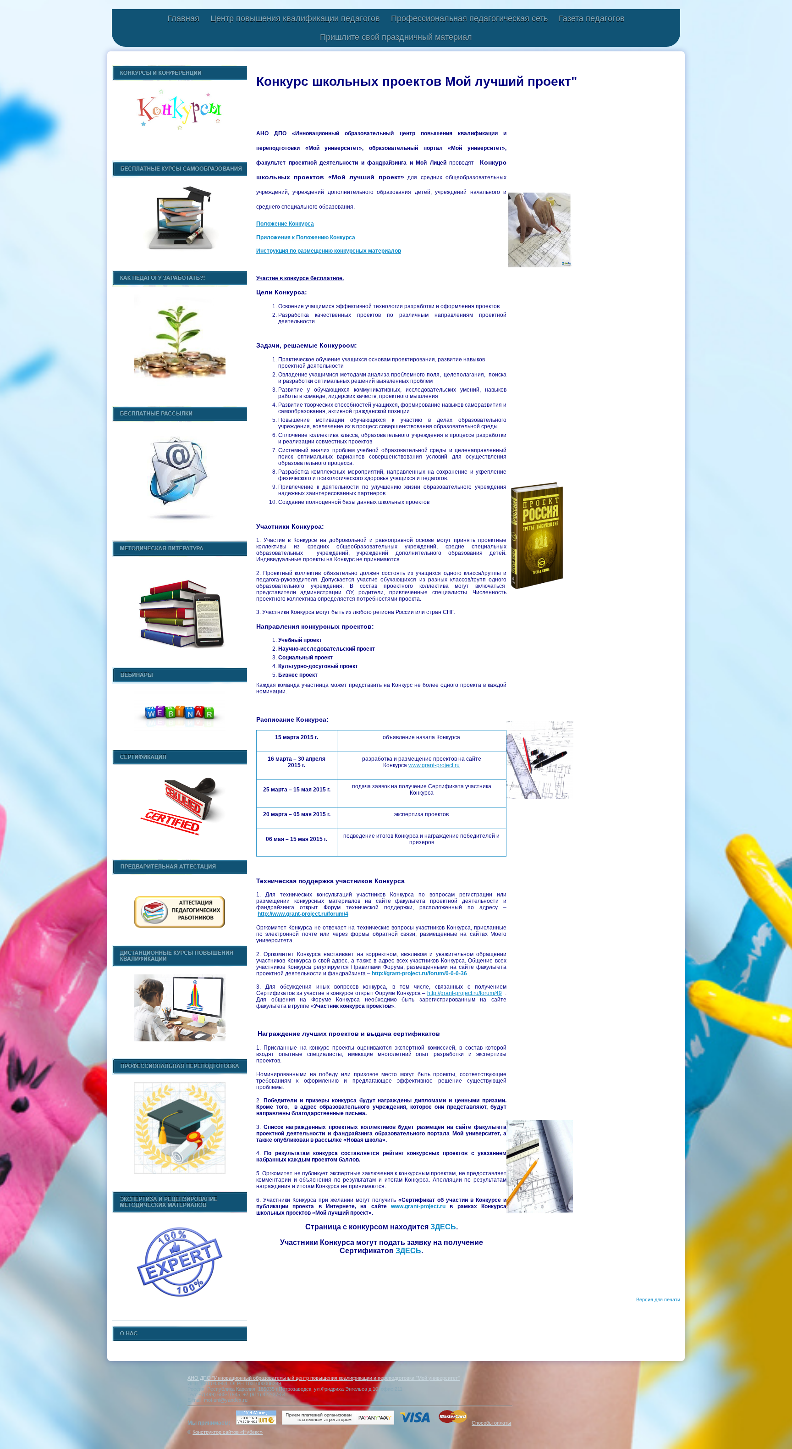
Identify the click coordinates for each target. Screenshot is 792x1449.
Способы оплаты (491, 1423)
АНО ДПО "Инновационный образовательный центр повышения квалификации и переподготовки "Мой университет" (323, 1378)
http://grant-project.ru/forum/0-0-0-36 (419, 973)
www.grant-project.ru (434, 765)
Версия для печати (658, 1299)
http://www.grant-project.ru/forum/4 (303, 914)
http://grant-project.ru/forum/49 (464, 993)
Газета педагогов (592, 18)
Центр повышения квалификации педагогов (295, 18)
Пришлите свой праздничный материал (396, 37)
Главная (183, 18)
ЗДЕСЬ (443, 1227)
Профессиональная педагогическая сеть (469, 18)
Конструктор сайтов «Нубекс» (227, 1432)
